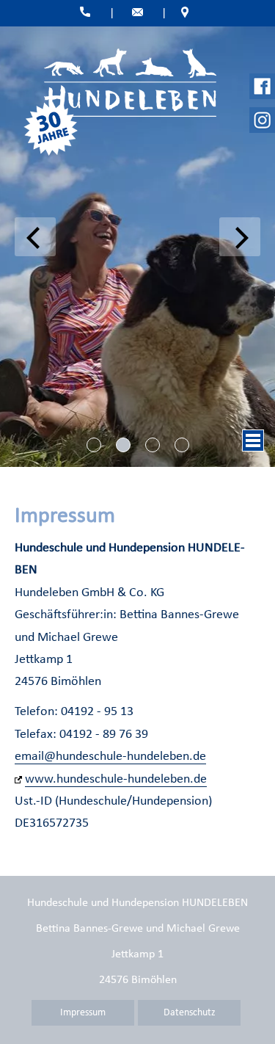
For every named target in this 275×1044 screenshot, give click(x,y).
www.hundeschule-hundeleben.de (116, 779)
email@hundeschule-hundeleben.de (110, 757)
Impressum (83, 1012)
